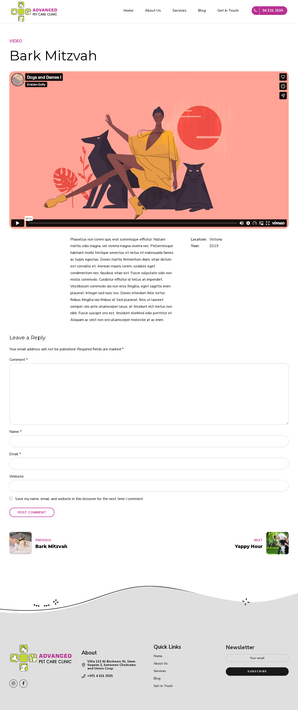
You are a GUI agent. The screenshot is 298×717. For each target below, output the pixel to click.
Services (179, 10)
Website (16, 476)
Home (128, 10)
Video (15, 41)
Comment (18, 359)
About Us (153, 10)
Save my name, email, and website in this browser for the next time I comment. (79, 498)
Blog (202, 10)
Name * (15, 431)
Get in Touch (228, 10)
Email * (15, 454)
